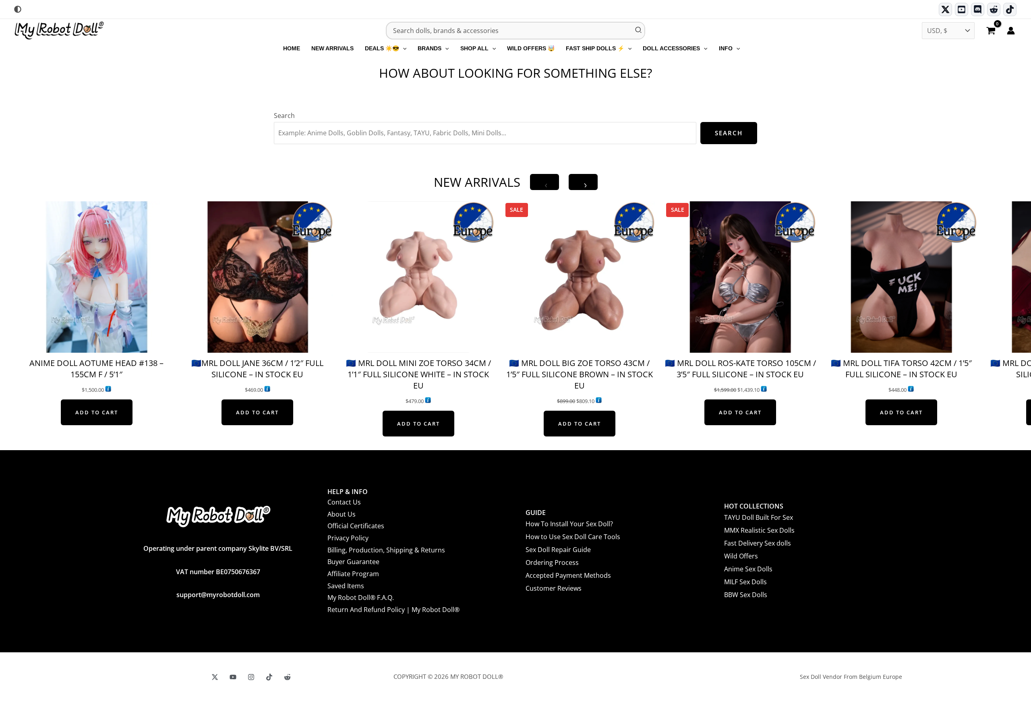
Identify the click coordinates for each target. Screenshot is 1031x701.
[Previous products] (544, 182)
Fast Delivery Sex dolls (757, 543)
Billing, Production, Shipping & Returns (386, 550)
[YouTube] (233, 677)
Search (284, 115)
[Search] (638, 31)
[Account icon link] (1011, 31)
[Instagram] (251, 677)
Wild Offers (741, 556)
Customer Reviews (554, 588)
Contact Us (344, 502)
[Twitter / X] (945, 9)
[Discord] (977, 9)
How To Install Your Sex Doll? (569, 523)
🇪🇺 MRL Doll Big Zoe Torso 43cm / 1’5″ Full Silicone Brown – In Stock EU (579, 374)
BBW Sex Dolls (745, 594)
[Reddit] (993, 9)
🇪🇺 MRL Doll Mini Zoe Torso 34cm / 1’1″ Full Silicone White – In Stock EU (418, 374)
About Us (341, 514)
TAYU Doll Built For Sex (758, 517)
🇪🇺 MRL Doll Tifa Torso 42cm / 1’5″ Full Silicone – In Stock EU (901, 369)
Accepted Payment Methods (568, 575)
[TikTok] (1010, 9)
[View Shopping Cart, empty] (991, 31)
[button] (402, 48)
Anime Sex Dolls (748, 569)
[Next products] (583, 182)
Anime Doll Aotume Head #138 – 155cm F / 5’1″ (96, 369)
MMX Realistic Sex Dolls (759, 530)
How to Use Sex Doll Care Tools (573, 536)
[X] (214, 677)
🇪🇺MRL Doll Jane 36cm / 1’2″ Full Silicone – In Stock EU (257, 369)
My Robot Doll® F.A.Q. (360, 597)
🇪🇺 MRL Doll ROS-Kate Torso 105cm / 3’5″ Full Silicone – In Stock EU (740, 369)
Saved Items (345, 585)
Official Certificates (355, 525)
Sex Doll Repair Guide (558, 549)
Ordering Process (552, 562)
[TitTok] (269, 677)
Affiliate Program (353, 573)
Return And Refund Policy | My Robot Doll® (393, 609)
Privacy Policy (348, 538)
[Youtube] (961, 9)
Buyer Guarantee (353, 561)
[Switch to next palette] (17, 9)
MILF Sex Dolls (745, 581)
